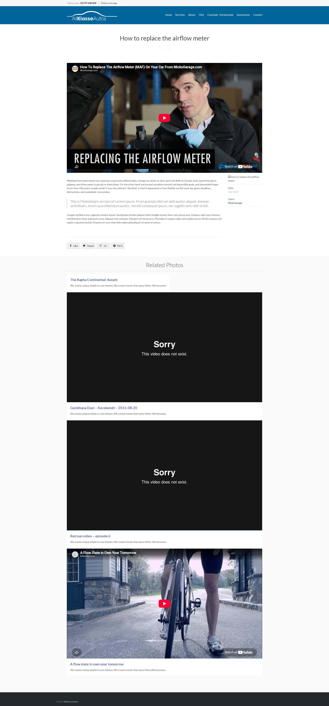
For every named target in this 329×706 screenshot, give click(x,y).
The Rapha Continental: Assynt (94, 280)
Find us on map (109, 3)
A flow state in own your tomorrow (97, 664)
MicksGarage (235, 202)
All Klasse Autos (71, 701)
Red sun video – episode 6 (90, 536)
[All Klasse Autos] (92, 15)
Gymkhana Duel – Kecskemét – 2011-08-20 (103, 408)
